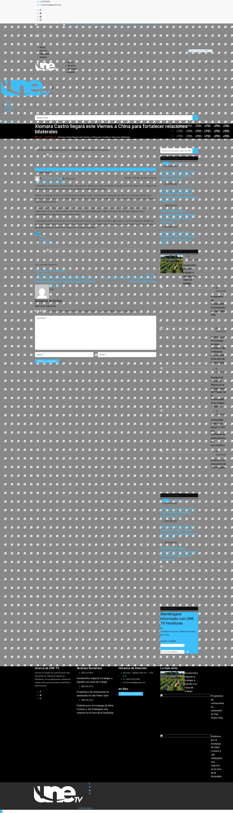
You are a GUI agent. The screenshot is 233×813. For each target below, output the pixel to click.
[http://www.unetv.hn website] (58, 178)
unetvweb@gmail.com (51, 5)
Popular (172, 163)
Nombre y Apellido (168, 641)
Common (180, 163)
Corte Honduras (85, 808)
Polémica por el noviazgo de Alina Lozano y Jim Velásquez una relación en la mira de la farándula (95, 709)
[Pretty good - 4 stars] (43, 310)
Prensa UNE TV (56, 286)
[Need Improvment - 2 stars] (38, 310)
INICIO (43, 47)
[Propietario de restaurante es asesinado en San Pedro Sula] (185, 306)
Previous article (43, 274)
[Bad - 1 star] (35, 310)
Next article (150, 274)
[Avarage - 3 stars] (40, 310)
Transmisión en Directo (131, 694)
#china (43, 237)
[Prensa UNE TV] (61, 178)
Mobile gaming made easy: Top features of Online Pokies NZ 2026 (178, 175)
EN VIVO (43, 51)
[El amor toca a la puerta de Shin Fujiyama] (185, 470)
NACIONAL (45, 54)
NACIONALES (50, 137)
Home (40, 137)
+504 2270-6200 (132, 679)
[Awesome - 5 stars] (45, 310)
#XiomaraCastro (47, 243)
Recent (165, 163)
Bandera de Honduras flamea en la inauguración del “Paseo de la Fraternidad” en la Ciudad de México (218, 392)
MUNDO (43, 57)
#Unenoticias (45, 240)
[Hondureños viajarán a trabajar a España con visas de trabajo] (171, 264)
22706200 (45, 1)
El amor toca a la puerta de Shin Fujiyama (218, 464)
